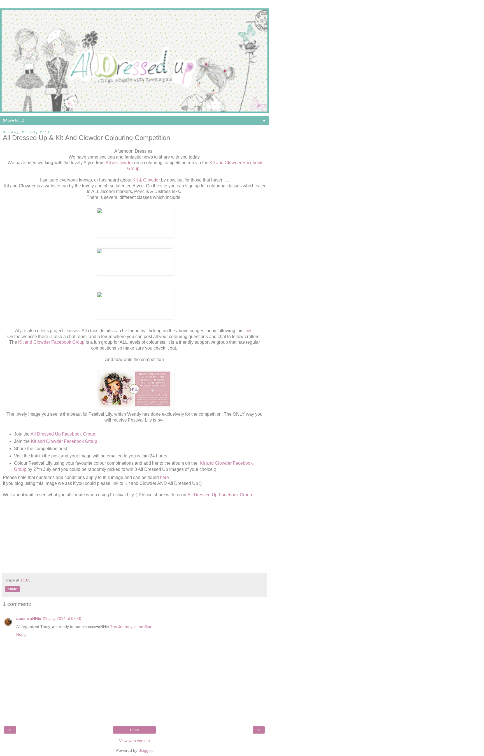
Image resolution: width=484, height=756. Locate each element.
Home (134, 730)
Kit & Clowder (119, 162)
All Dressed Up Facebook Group (64, 434)
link (248, 330)
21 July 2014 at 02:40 (62, 618)
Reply (21, 634)
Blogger (145, 750)
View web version (134, 740)
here (165, 477)
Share (12, 589)
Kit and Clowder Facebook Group (51, 342)
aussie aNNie (28, 618)
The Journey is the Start (131, 626)
